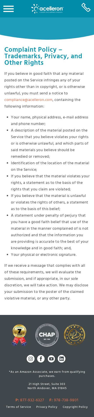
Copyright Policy (75, 407)
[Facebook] (41, 359)
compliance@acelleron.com (28, 100)
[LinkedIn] (62, 359)
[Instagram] (31, 359)
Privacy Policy (46, 407)
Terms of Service (18, 407)
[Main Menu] (8, 7)
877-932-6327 (32, 400)
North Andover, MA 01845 (47, 388)
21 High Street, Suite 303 (47, 384)
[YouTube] (51, 359)
